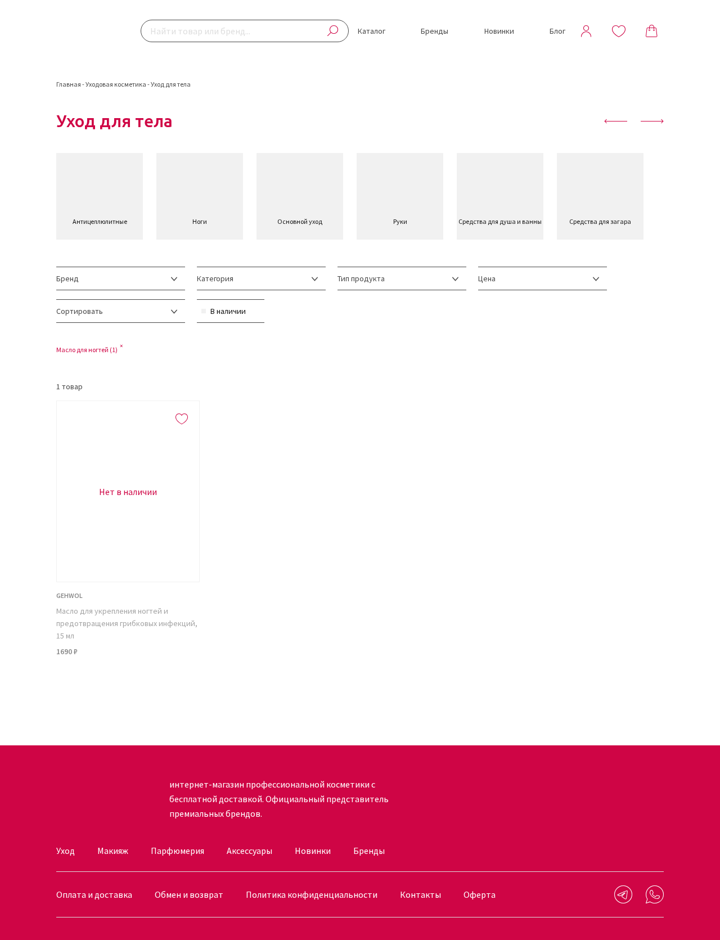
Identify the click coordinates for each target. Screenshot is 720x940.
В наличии (228, 311)
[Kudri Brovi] (90, 30)
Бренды (434, 31)
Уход (65, 850)
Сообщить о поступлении (128, 680)
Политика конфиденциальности (311, 894)
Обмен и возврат (189, 894)
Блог (557, 31)
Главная (68, 84)
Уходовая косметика (116, 84)
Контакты (420, 894)
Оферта (480, 894)
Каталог (371, 31)
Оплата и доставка (94, 894)
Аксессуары (249, 850)
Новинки (499, 31)
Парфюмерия (177, 850)
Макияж (112, 850)
